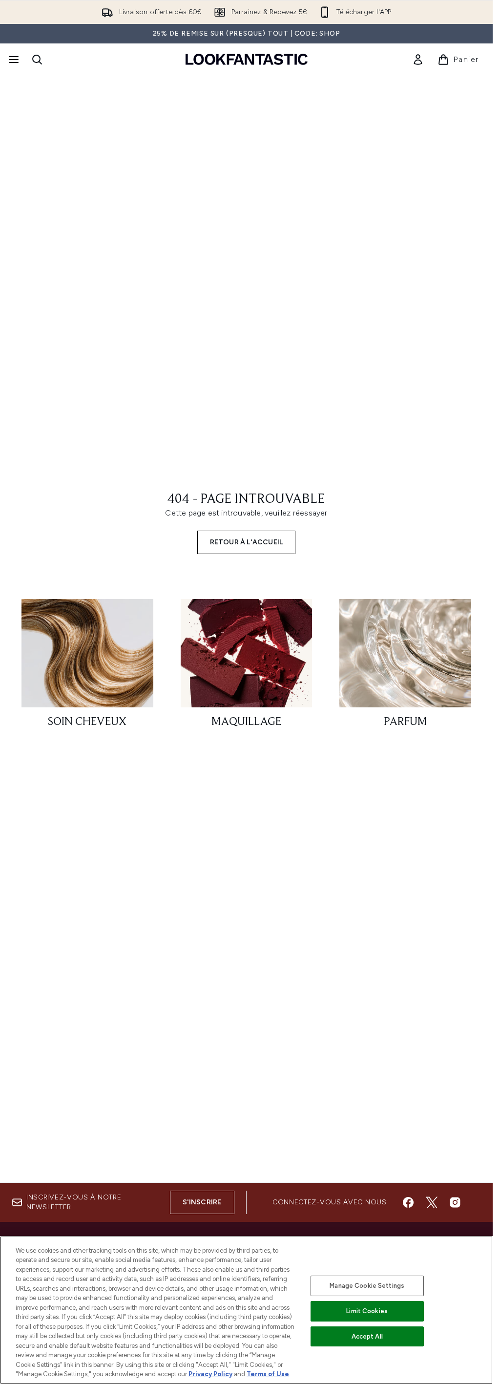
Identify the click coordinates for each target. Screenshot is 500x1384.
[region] (246, 1310)
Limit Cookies (367, 1311)
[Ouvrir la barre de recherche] (37, 59)
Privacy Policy (210, 1374)
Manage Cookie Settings (367, 1285)
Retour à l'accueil (246, 542)
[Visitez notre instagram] (455, 1202)
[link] (418, 59)
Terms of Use (268, 1374)
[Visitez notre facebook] (408, 1202)
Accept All (367, 1336)
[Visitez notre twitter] (431, 1202)
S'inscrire (202, 1202)
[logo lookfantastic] (247, 59)
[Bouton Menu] (12, 59)
